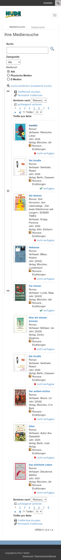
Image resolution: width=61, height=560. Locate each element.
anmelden (48, 2)
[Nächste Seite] (15, 112)
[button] (52, 48)
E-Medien (16, 79)
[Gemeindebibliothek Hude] (13, 14)
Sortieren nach (21, 100)
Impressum (28, 556)
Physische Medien (21, 75)
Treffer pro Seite (22, 116)
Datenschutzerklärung (45, 556)
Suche (10, 43)
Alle (13, 71)
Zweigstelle (12, 56)
